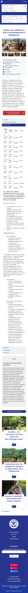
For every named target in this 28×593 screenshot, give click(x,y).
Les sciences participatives (14, 581)
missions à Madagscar (12, 106)
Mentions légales (17, 585)
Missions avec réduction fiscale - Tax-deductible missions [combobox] (13, 16)
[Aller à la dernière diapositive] (3, 45)
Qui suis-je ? (14, 534)
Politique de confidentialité (7, 585)
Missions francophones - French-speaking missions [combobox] (13, 19)
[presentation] (14, 424)
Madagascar (7, 511)
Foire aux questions (14, 532)
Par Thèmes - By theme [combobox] (8, 5)
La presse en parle (14, 538)
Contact (14, 536)
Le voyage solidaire (14, 576)
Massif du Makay (9, 62)
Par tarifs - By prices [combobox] (7, 21)
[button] (4, 54)
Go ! (14, 445)
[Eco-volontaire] (2, 1)
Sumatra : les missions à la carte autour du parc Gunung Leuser (14, 435)
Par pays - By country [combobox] (7, 8)
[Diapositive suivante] (25, 45)
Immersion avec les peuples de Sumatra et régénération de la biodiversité (14, 467)
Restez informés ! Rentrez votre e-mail (14, 549)
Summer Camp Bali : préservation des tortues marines (14, 498)
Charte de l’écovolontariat (14, 579)
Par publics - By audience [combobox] (8, 10)
